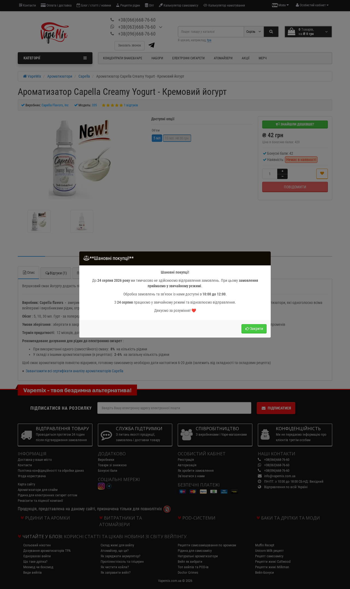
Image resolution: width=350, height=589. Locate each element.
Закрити (256, 328)
